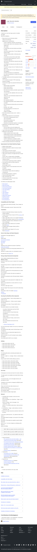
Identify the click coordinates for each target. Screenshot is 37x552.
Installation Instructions (5, 476)
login (31, 43)
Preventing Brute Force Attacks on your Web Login (13, 447)
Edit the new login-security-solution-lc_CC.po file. (9, 508)
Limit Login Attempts (6, 189)
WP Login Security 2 (6, 199)
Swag (29, 532)
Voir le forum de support (30, 76)
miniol (8, 224)
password (34, 43)
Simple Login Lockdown (6, 195)
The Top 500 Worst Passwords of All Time (11, 463)
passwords (34, 45)
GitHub (2, 236)
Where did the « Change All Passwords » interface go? (10, 485)
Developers (21, 530)
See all (35, 67)
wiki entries (3, 242)
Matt (2, 537)
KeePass (2, 292)
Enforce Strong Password (7, 186)
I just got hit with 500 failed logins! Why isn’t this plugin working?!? (7, 488)
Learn (20, 527)
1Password (4, 293)
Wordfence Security (5, 196)
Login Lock (4, 191)
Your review (28, 67)
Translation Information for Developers (8, 511)
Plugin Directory (3, 4)
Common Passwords (7, 461)
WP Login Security (5, 198)
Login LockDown (5, 192)
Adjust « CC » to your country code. (7, 505)
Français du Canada (6, 544)
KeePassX (15, 290)
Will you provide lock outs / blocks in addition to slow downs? (7, 492)
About (2, 527)
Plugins (11, 530)
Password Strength (7, 450)
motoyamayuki (21, 219)
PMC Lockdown (5, 193)
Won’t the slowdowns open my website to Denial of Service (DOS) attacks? (8, 495)
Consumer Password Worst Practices (10, 446)
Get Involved (30, 527)
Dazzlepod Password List (8, 460)
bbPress (3, 538)
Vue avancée (28, 50)
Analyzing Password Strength (9, 444)
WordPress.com (4, 535)
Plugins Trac (11, 253)
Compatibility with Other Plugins (6, 479)
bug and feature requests (5, 239)
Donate (30, 530)
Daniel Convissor (11, 22)
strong (35, 47)
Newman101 (7, 230)
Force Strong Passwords (6, 188)
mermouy (20, 214)
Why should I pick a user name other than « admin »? (10, 482)
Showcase (12, 527)
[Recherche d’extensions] (11, 10)
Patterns (11, 532)
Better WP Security (5, 185)
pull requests (3, 241)
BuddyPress (3, 540)
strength (32, 47)
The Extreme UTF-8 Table (8, 453)
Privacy (2, 532)
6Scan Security (5, 183)
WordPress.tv (22, 532)
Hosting (2, 530)
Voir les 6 (34, 41)
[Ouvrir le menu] (35, 1)
